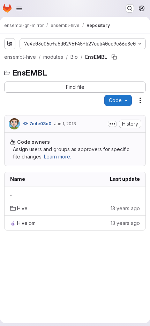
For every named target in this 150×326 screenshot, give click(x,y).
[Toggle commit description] (112, 124)
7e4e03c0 (39, 123)
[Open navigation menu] (19, 8)
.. (11, 194)
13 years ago (125, 208)
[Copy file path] (114, 57)
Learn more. (57, 157)
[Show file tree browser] (9, 43)
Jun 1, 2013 (65, 123)
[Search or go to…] (130, 8)
